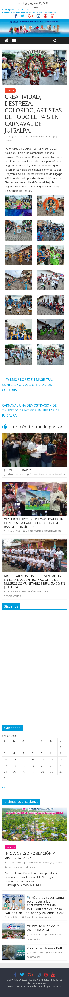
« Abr (5, 787)
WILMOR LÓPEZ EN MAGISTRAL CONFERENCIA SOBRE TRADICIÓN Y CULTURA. (28, 384)
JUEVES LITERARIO (17, 470)
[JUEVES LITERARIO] (34, 435)
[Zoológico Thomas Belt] (13, 947)
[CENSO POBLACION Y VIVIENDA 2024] (13, 925)
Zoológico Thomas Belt (15, 11)
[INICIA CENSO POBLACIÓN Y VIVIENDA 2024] (34, 810)
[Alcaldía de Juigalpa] (6, 40)
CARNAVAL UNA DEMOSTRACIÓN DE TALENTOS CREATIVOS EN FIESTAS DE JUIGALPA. (30, 410)
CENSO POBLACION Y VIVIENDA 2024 (43, 928)
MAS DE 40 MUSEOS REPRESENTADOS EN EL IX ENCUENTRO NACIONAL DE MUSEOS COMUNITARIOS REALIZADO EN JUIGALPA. (34, 581)
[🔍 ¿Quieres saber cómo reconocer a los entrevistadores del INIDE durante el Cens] (13, 896)
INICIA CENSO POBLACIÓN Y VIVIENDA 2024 (30, 855)
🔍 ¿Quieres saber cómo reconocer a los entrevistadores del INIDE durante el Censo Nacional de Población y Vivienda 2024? (34, 905)
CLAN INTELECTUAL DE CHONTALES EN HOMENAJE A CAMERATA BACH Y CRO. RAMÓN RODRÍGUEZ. (34, 523)
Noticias (11, 847)
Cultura (10, 90)
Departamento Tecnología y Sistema (44, 862)
